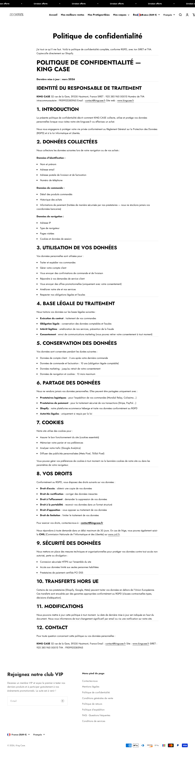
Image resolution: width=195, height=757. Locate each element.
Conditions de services (93, 721)
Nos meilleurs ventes (72, 15)
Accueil (53, 15)
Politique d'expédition (93, 709)
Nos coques (119, 15)
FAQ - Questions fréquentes (96, 715)
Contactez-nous (90, 681)
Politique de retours (92, 704)
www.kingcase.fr (125, 100)
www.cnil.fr (114, 534)
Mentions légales (90, 686)
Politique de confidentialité (96, 692)
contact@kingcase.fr (95, 100)
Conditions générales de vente (97, 698)
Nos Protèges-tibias (99, 15)
